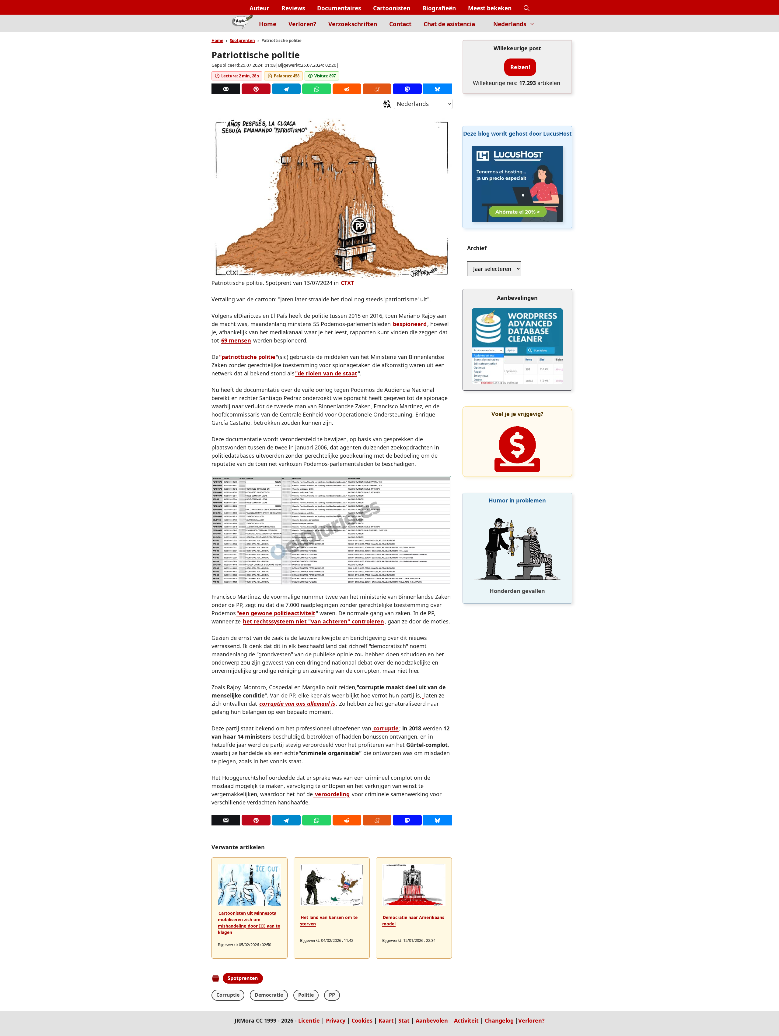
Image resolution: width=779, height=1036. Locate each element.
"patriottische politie (247, 356)
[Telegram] (286, 88)
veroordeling (331, 794)
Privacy (335, 1020)
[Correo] (225, 88)
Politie (306, 995)
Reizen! (520, 67)
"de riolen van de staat (326, 373)
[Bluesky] (437, 88)
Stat (404, 1020)
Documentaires (339, 8)
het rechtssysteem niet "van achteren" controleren (313, 621)
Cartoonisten (391, 8)
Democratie (269, 995)
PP (332, 995)
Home (267, 24)
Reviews (293, 8)
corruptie (385, 728)
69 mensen (236, 340)
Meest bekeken (490, 8)
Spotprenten (242, 40)
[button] (527, 8)
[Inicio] (242, 23)
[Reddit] (347, 88)
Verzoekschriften (352, 24)
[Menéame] (377, 88)
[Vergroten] (444, 484)
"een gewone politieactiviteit (275, 613)
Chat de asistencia (449, 24)
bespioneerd (410, 324)
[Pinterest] (256, 88)
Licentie (309, 1020)
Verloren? (302, 24)
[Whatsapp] (316, 88)
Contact (400, 24)
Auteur (259, 8)
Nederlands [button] (509, 24)
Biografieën (439, 8)
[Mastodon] (407, 88)
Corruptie (227, 995)
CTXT (347, 282)
